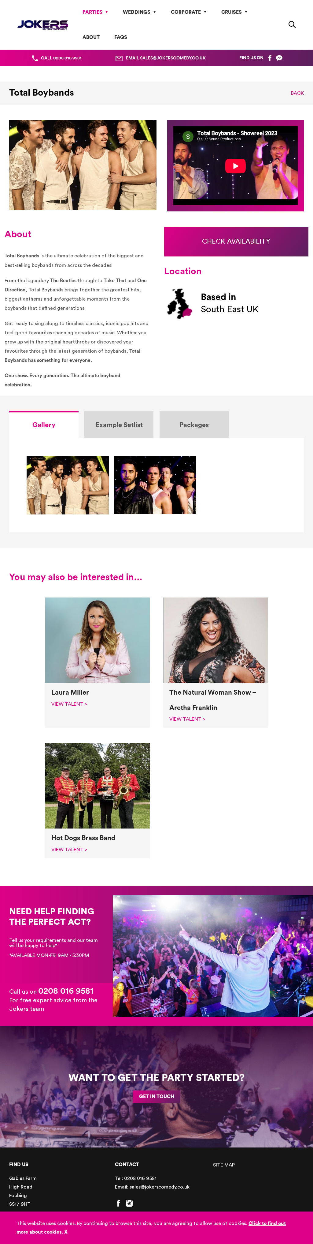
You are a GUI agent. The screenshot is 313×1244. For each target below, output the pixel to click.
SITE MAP (224, 1164)
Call (61, 58)
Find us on (251, 58)
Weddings (136, 12)
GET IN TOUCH (156, 1096)
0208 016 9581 (66, 991)
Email (166, 58)
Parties (92, 12)
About (91, 37)
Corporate (186, 12)
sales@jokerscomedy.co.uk (160, 1187)
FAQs (120, 37)
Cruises (231, 12)
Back (297, 93)
